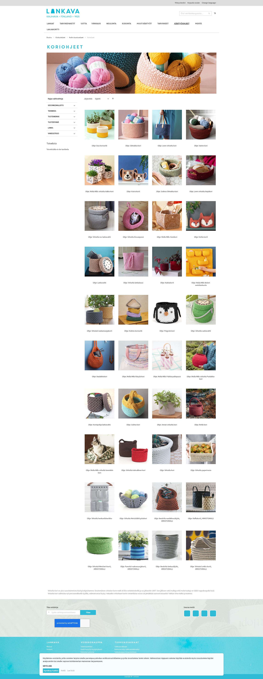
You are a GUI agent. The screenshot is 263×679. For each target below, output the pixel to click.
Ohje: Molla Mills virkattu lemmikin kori (99, 471)
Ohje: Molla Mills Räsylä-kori (133, 376)
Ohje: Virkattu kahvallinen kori (133, 470)
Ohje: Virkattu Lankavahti (201, 331)
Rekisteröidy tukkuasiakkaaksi (127, 649)
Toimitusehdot (86, 646)
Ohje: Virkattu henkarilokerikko (99, 518)
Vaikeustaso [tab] (53, 133)
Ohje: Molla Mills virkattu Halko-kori (99, 191)
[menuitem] (51, 24)
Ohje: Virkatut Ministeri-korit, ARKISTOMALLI (99, 567)
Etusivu (49, 37)
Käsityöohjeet (60, 37)
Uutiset (49, 649)
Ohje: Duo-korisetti (99, 145)
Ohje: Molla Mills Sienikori (167, 237)
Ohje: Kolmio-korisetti (133, 331)
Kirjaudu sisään (194, 3)
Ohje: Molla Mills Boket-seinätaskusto (200, 283)
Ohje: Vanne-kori (201, 145)
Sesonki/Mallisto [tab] (56, 105)
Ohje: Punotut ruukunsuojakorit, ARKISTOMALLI (133, 567)
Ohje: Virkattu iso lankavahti (99, 237)
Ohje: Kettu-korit (201, 237)
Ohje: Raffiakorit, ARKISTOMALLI (201, 518)
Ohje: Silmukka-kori (133, 145)
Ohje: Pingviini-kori (167, 331)
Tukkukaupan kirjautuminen (125, 652)
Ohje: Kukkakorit (167, 282)
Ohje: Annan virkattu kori (167, 424)
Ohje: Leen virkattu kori (167, 145)
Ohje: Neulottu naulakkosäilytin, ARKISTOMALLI (167, 519)
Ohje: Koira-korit (133, 191)
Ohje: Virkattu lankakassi (133, 282)
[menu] (131, 27)
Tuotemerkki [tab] (53, 116)
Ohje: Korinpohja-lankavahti (99, 424)
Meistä (49, 646)
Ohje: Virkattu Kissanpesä (133, 237)
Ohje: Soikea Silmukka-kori (167, 191)
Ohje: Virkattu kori (167, 470)
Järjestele (88, 98)
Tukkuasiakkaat (121, 646)
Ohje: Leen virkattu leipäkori (200, 191)
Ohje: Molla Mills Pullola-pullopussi (167, 376)
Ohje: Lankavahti (99, 282)
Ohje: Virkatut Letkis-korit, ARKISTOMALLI (200, 567)
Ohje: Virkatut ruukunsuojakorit (99, 331)
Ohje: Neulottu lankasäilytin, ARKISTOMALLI (167, 567)
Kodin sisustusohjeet (76, 37)
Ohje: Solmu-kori (133, 424)
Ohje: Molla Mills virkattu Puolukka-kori (201, 377)
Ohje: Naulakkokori (99, 376)
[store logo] (63, 13)
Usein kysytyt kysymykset (91, 649)
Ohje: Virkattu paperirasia (201, 470)
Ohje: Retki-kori (201, 424)
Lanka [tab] (50, 127)
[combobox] (195, 13)
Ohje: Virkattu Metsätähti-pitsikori (133, 518)
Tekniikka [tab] (52, 111)
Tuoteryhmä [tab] (53, 122)
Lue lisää (71, 670)
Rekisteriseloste (87, 652)
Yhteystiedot (180, 3)
